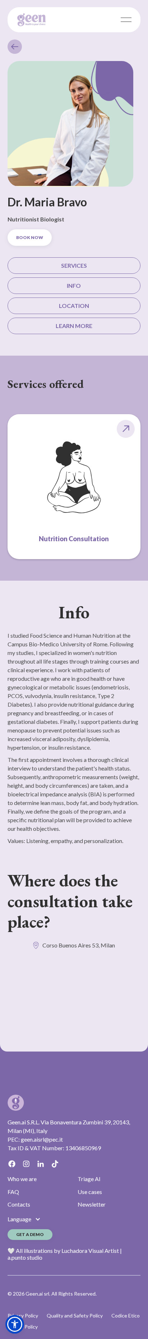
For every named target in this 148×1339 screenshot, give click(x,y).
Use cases (90, 1191)
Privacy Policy (23, 1315)
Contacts (19, 1204)
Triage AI (89, 1178)
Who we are (22, 1178)
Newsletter (92, 1204)
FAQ (13, 1191)
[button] (14, 1324)
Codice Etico (125, 1315)
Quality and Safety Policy (75, 1315)
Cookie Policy (23, 1327)
